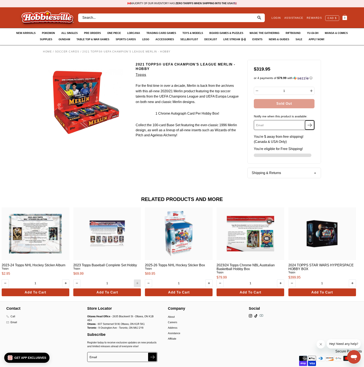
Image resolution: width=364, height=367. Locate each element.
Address (172, 327)
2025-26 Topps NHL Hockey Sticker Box (175, 265)
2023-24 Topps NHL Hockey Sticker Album (33, 265)
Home (47, 51)
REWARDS (314, 17)
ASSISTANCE (293, 17)
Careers (172, 322)
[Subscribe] (309, 125)
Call (13, 316)
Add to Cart (35, 292)
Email (14, 322)
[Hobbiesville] (47, 17)
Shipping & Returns (266, 173)
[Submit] (152, 357)
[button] (284, 78)
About (171, 316)
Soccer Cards (67, 51)
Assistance (174, 333)
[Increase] (311, 91)
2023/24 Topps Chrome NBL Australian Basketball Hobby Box (246, 267)
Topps (141, 74)
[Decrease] (257, 91)
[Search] (259, 17)
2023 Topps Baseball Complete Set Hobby (105, 265)
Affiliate (172, 338)
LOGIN (276, 17)
